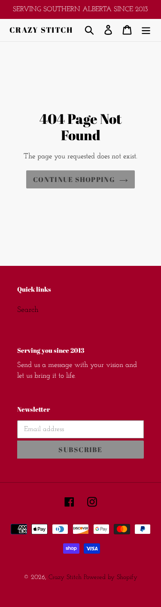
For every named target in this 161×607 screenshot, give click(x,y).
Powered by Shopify (110, 577)
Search (28, 310)
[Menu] (146, 30)
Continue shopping (74, 179)
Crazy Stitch (41, 30)
